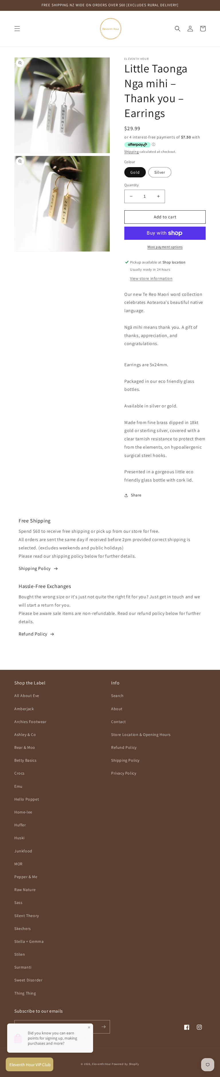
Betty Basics (25, 760)
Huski (19, 837)
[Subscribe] (103, 1027)
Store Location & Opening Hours (141, 734)
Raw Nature (25, 889)
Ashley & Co (25, 734)
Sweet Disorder (28, 980)
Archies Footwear (30, 721)
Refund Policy (33, 634)
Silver (159, 172)
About (117, 708)
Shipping (131, 151)
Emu (18, 786)
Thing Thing (25, 993)
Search (117, 695)
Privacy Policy (123, 773)
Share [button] (136, 495)
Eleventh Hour (101, 1064)
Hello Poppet (26, 799)
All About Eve (26, 695)
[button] (17, 28)
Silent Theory (26, 915)
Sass (18, 902)
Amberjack (24, 708)
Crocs (19, 773)
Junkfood (23, 851)
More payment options (165, 247)
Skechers (22, 928)
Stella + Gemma (29, 941)
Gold (135, 172)
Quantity (131, 185)
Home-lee (23, 812)
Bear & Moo (24, 747)
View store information (151, 278)
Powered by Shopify (125, 1064)
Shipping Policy (35, 568)
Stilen (19, 954)
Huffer (20, 824)
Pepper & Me (26, 876)
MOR (18, 863)
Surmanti (23, 967)
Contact (118, 721)
